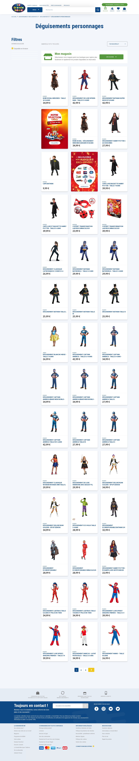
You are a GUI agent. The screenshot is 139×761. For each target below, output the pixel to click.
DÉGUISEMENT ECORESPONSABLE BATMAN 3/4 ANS (113, 526)
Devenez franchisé (18, 742)
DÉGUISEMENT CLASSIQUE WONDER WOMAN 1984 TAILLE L (54, 484)
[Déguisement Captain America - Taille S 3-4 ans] (84, 336)
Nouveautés (44, 5)
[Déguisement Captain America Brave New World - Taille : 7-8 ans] (84, 379)
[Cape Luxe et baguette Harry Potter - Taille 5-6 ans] (54, 208)
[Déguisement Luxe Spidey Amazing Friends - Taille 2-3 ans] (114, 593)
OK (85, 706)
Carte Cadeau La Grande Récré (109, 731)
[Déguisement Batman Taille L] (54, 293)
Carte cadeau (32, 5)
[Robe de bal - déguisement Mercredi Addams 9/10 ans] (84, 123)
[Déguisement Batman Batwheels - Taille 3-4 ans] (114, 251)
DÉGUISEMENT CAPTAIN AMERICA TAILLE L (111, 398)
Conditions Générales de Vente (83, 728)
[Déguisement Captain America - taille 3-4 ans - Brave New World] (114, 336)
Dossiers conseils (18, 744)
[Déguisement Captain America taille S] (114, 422)
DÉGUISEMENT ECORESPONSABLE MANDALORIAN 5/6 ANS (51, 569)
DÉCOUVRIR (110, 57)
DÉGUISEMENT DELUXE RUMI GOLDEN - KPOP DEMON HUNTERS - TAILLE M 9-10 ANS (53, 526)
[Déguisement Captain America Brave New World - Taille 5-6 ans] (54, 379)
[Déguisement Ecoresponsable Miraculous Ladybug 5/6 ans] (84, 550)
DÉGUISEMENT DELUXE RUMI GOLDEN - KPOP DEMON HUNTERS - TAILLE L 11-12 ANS (113, 484)
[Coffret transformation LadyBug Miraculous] (114, 208)
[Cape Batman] (54, 165)
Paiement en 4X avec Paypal (46, 742)
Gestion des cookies (81, 742)
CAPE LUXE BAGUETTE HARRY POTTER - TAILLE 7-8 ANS (113, 185)
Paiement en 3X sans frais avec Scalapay (49, 739)
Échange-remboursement (45, 728)
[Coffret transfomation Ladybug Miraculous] (84, 208)
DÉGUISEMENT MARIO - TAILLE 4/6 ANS (113, 654)
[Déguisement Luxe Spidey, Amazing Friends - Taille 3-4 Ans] (55, 635)
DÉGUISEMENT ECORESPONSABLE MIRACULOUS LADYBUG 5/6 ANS (84, 569)
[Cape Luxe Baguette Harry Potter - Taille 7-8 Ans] (114, 165)
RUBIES (45, 96)
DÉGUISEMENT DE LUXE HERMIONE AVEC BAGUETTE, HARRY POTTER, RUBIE (83, 484)
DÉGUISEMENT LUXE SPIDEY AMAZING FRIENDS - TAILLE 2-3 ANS (113, 612)
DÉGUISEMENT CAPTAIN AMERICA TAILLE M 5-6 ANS (52, 441)
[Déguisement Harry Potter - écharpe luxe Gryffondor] (114, 550)
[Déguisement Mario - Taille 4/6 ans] (114, 635)
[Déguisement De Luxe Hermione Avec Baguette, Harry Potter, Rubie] (84, 464)
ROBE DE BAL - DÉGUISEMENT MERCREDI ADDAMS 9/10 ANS (83, 142)
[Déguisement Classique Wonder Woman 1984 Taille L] (54, 464)
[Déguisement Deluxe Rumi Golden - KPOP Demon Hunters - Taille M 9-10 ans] (54, 507)
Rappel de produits (107, 739)
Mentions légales (80, 736)
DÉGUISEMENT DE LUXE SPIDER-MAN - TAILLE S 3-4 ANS (84, 99)
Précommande (56, 5)
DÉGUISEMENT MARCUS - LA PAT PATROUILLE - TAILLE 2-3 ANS (84, 654)
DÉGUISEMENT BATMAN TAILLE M (84, 313)
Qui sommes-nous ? (19, 728)
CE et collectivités (18, 750)
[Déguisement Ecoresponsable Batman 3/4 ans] (114, 507)
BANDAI (75, 224)
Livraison (41, 731)
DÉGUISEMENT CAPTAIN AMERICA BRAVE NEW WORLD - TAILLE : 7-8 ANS (84, 398)
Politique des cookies (81, 739)
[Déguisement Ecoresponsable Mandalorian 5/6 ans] (54, 550)
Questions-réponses (107, 728)
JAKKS (44, 352)
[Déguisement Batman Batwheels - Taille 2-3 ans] (84, 251)
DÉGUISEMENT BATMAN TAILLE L (54, 312)
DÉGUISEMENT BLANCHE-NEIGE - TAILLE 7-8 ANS (54, 355)
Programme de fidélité (19, 736)
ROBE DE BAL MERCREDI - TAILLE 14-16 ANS (54, 99)
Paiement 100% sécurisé (45, 744)
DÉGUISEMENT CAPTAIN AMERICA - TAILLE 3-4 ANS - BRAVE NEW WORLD (112, 356)
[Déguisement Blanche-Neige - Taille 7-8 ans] (54, 336)
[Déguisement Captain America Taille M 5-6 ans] (54, 422)
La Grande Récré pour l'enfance (22, 747)
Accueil (13, 16)
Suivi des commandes (44, 736)
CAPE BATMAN (48, 183)
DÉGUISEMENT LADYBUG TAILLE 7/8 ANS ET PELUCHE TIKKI (84, 612)
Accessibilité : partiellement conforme (85, 733)
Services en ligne (43, 733)
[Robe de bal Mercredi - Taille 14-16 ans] (54, 80)
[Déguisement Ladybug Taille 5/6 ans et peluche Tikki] (54, 593)
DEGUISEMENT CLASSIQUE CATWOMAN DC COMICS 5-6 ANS (53, 270)
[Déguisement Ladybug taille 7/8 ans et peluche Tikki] (84, 593)
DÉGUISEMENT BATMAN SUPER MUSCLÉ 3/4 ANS (113, 99)
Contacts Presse (18, 753)
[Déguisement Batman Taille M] (84, 293)
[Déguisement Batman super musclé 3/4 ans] (114, 80)
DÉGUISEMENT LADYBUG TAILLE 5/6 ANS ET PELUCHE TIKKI (54, 612)
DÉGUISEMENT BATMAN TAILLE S (114, 312)
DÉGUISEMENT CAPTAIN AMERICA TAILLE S (111, 441)
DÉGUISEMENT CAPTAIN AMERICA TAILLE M (81, 441)
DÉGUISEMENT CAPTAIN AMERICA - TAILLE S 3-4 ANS (82, 355)
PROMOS (67, 5)
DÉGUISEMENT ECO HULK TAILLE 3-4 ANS (84, 526)
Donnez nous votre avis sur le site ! (23, 731)
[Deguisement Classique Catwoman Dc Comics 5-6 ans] (54, 251)
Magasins (16, 733)
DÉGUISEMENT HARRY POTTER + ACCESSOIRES (114, 142)
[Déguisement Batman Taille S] (114, 293)
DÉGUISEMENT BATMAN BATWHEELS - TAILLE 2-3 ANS (83, 270)
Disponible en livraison (21, 49)
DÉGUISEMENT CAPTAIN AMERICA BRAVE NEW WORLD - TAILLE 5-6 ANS (54, 398)
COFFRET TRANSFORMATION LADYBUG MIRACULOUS (112, 227)
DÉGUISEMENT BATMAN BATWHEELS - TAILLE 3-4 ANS (112, 270)
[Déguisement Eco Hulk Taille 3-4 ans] (84, 507)
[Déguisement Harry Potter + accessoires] (114, 123)
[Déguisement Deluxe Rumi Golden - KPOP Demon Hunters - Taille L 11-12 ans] (114, 464)
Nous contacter (106, 733)
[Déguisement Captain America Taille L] (114, 379)
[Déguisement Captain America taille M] (84, 422)
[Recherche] (97, 9)
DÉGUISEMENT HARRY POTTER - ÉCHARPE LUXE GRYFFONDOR (113, 569)
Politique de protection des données (85, 731)
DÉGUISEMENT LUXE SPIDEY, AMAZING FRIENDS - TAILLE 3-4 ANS (54, 655)
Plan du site (105, 736)
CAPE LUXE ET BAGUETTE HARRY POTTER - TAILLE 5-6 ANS (54, 227)
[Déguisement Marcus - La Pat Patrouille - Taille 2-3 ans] (84, 635)
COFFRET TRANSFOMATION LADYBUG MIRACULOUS (82, 227)
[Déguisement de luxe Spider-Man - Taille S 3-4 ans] (84, 80)
